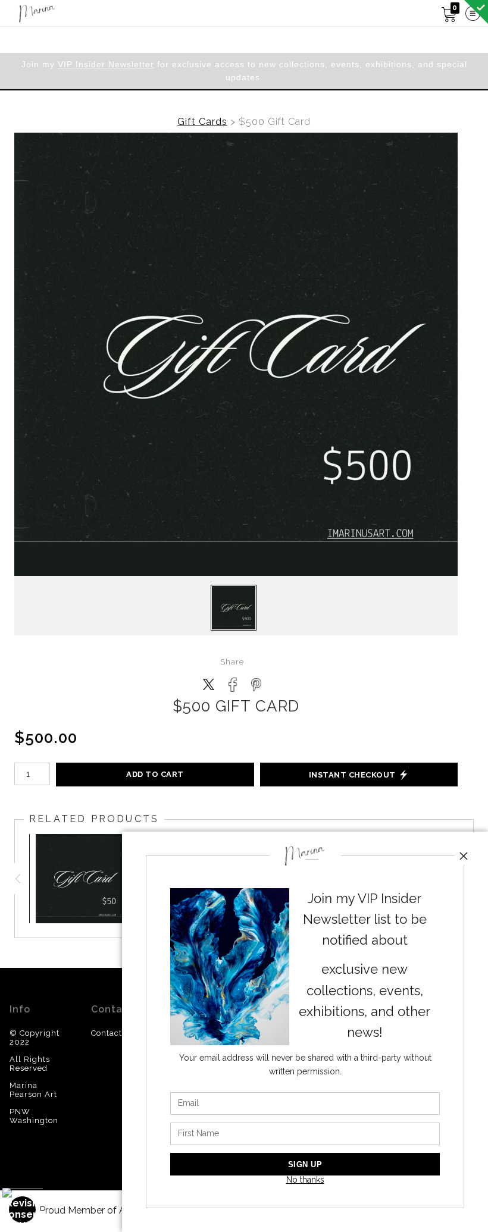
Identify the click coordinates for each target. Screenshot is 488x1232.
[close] (464, 856)
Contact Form (118, 1033)
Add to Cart (155, 774)
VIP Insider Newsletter (106, 64)
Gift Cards (202, 121)
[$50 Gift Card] (80, 878)
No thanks (305, 1179)
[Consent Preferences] (22, 1209)
